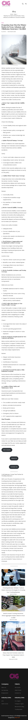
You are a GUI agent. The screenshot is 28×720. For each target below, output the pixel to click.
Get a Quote (6, 450)
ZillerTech (17, 717)
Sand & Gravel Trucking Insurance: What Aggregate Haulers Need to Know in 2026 (13, 616)
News (2, 22)
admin (4, 31)
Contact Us (14, 467)
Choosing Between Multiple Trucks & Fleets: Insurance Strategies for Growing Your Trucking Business (13, 590)
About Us (14, 458)
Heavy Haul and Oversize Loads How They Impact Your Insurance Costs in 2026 (13, 655)
